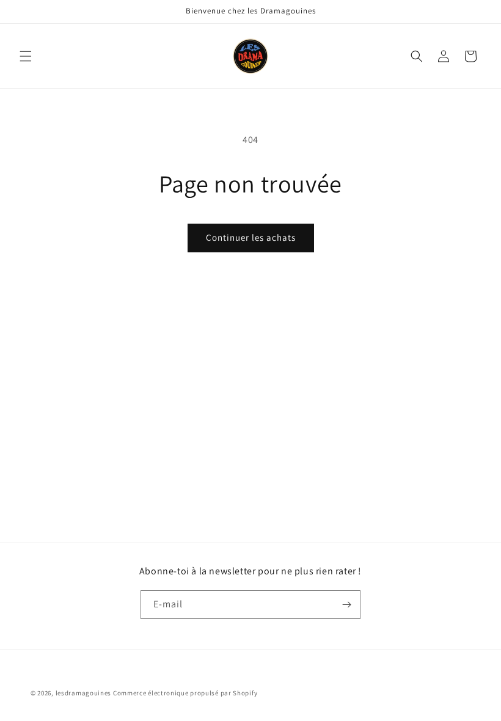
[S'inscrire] (346, 604)
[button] (25, 56)
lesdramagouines (84, 693)
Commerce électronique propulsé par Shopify (185, 693)
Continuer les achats (251, 237)
